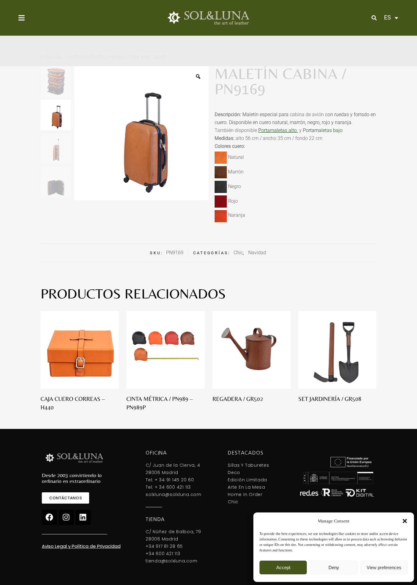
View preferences (384, 567)
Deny (333, 567)
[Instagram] (66, 517)
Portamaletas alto (277, 130)
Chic (238, 252)
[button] (405, 521)
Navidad (257, 252)
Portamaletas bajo (323, 130)
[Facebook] (49, 517)
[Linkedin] (83, 517)
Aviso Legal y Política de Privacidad (81, 546)
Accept (283, 567)
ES (387, 17)
